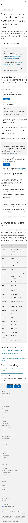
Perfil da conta (4, 408)
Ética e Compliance (21, 511)
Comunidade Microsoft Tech (6, 472)
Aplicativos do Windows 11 (6, 402)
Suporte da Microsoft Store (6, 412)
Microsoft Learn (4, 468)
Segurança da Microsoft (5, 446)
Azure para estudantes (5, 438)
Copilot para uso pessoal (6, 395)
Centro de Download (5, 410)
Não (18, 386)
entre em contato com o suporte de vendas (15, 380)
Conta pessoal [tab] (5, 43)
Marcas (7, 513)
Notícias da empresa (5, 491)
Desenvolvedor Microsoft (6, 466)
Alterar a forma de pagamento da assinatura (11, 355)
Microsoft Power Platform (6, 476)
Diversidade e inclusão (5, 498)
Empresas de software (5, 479)
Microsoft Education (5, 423)
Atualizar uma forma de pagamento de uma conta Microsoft (13, 64)
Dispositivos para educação (6, 425)
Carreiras (3, 487)
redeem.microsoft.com (9, 55)
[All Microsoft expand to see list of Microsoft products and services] (1, 1)
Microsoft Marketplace (5, 474)
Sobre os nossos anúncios (13, 513)
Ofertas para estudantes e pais (7, 436)
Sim (10, 386)
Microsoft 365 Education (6, 429)
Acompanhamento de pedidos (6, 417)
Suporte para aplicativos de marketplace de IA (9, 470)
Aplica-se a (4, 27)
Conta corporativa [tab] (15, 43)
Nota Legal (3, 513)
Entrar (6, 99)
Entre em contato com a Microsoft (7, 511)
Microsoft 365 (4, 397)
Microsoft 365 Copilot (5, 457)
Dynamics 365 (4, 451)
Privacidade (16, 511)
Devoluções (3, 414)
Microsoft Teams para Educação (7, 427)
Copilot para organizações (6, 393)
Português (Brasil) (6, 504)
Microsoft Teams (4, 459)
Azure (3, 449)
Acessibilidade (4, 500)
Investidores (4, 496)
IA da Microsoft (4, 444)
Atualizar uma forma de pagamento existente (11, 350)
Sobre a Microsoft (4, 489)
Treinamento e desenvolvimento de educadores (9, 434)
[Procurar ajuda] (5, 2)
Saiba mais (13, 153)
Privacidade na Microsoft (6, 493)
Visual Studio (4, 481)
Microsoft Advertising (5, 455)
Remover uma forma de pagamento (9, 353)
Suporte (3, 4)
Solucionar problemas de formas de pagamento (12, 373)
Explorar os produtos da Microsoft (7, 400)
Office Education (4, 431)
